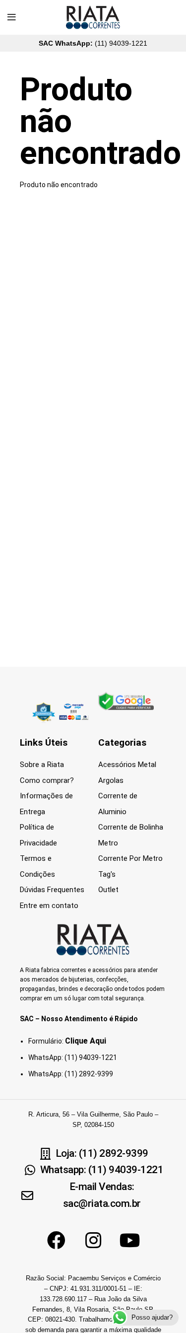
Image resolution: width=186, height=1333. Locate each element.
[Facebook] (56, 1240)
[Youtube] (130, 1240)
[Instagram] (93, 1240)
